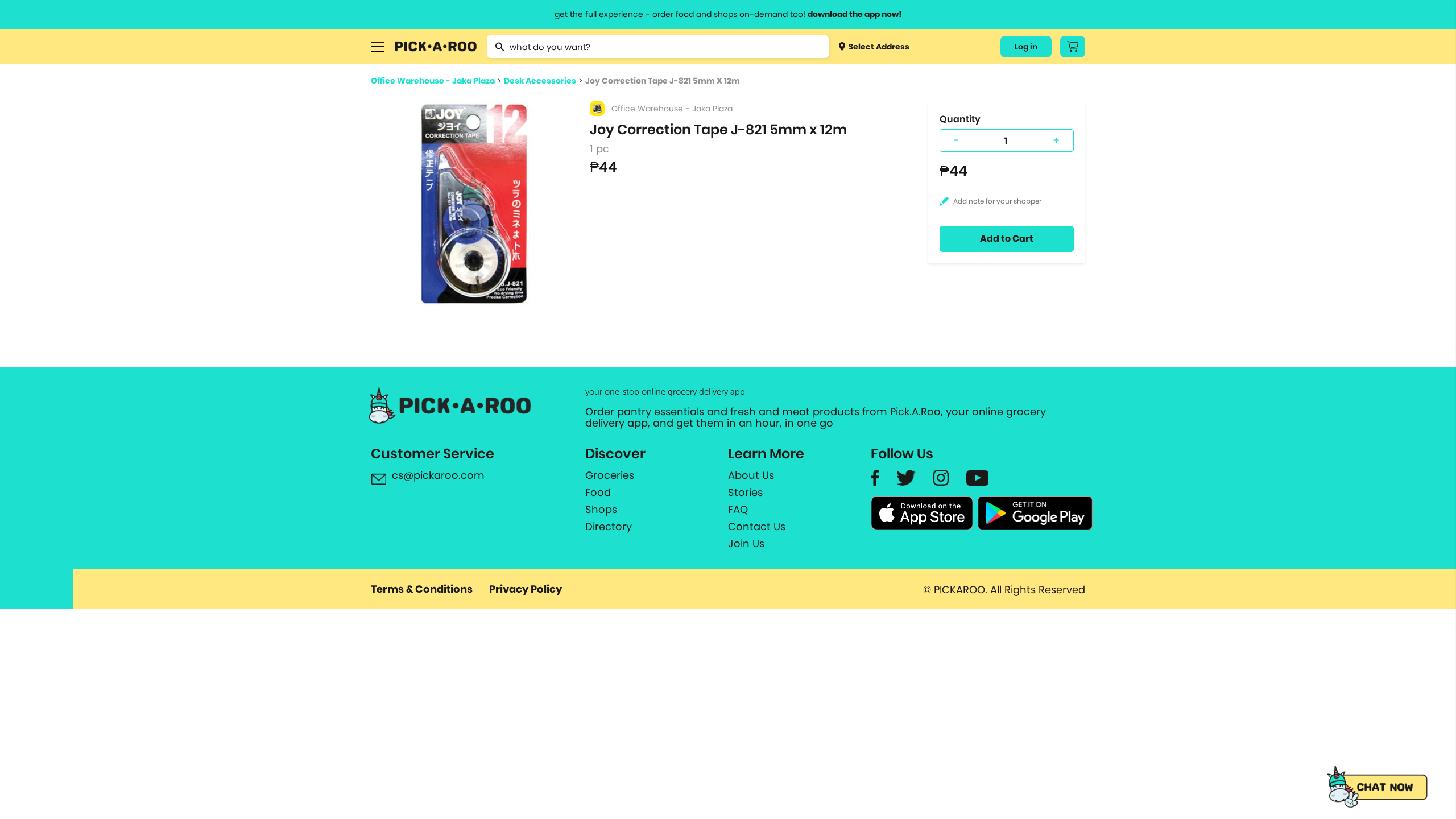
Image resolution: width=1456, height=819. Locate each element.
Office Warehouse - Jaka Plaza (433, 80)
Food (598, 492)
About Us (751, 475)
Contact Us (756, 526)
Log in (1026, 46)
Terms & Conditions (422, 589)
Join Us (746, 543)
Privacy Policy (525, 589)
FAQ (738, 509)
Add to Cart (1006, 238)
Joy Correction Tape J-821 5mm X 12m (662, 80)
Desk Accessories (540, 80)
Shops (601, 509)
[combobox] (658, 46)
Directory (608, 526)
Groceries (609, 475)
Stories (745, 492)
